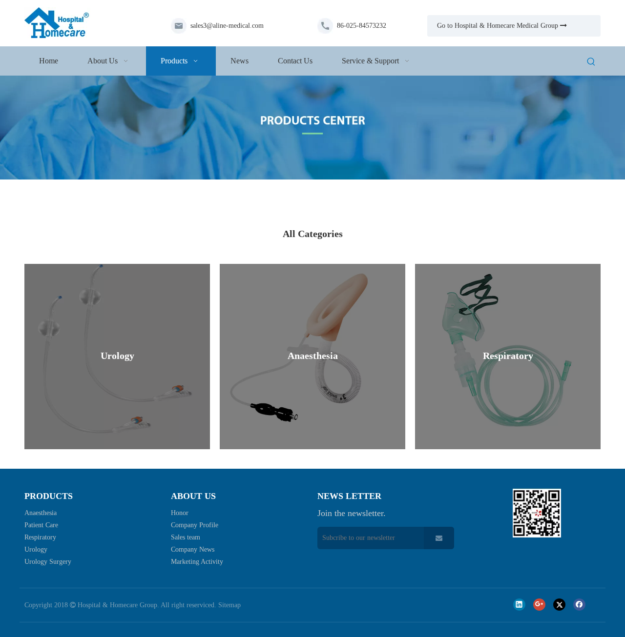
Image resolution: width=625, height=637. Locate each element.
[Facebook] (579, 604)
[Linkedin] (519, 604)
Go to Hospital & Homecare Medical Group (502, 25)
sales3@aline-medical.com (227, 25)
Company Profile (194, 525)
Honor (179, 513)
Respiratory (40, 537)
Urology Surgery (47, 561)
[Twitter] (559, 604)
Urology (35, 549)
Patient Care (41, 525)
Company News (192, 549)
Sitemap (229, 605)
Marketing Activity (197, 561)
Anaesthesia (40, 513)
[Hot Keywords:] (591, 62)
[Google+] (539, 604)
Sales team (185, 537)
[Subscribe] (439, 538)
